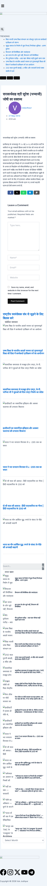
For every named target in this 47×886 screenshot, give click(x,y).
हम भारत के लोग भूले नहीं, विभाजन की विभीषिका (22, 55)
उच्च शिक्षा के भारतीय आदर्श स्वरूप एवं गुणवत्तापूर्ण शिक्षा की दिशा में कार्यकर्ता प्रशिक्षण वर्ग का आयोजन (23, 352)
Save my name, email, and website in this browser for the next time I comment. (23, 290)
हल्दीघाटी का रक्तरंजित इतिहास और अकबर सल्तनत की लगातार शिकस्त (20, 429)
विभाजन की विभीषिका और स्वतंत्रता (18, 52)
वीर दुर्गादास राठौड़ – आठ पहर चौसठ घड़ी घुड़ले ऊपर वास (25, 58)
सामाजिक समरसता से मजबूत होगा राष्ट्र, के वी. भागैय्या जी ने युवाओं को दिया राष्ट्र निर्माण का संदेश (23, 390)
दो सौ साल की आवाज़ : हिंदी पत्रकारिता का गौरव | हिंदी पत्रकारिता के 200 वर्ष (23, 507)
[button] (23, 6)
